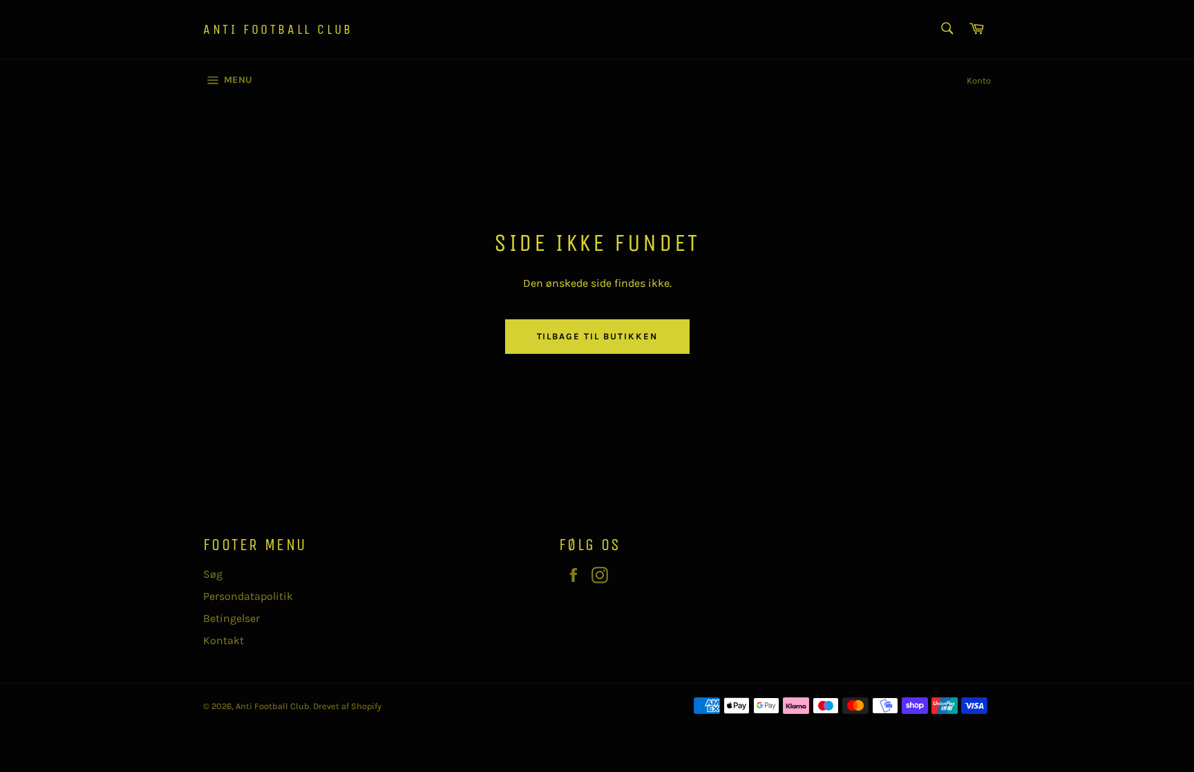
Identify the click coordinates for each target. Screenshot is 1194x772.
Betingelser (231, 618)
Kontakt (223, 640)
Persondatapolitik (248, 596)
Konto (979, 80)
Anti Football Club (278, 29)
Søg (212, 574)
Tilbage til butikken (597, 336)
